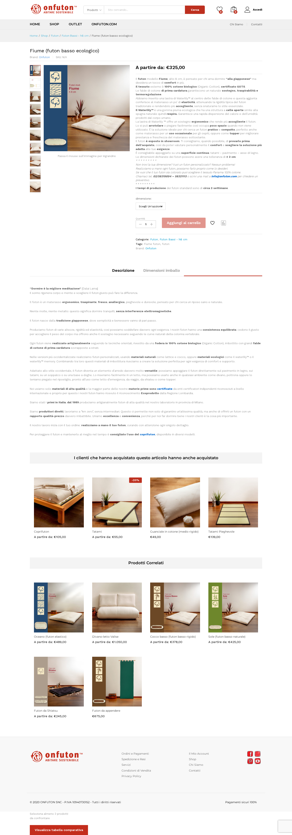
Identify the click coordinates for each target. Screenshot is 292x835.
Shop (54, 24)
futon (165, 244)
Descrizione (123, 270)
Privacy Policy (131, 776)
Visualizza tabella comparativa (59, 830)
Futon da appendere (106, 710)
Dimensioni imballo (161, 270)
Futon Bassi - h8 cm (173, 239)
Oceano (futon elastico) (50, 636)
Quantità (140, 218)
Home (35, 24)
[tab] (123, 272)
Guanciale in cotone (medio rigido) (174, 531)
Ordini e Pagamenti (135, 753)
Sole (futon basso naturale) (227, 636)
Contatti (256, 24)
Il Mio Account (199, 753)
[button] (161, 525)
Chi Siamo (236, 24)
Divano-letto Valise (105, 636)
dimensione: (144, 198)
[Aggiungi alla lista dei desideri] (213, 222)
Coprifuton (41, 531)
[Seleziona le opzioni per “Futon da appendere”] (103, 704)
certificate (164, 388)
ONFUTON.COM (104, 24)
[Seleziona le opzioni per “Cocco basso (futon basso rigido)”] (161, 630)
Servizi (126, 765)
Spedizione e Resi (134, 759)
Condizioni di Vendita (136, 770)
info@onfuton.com (224, 176)
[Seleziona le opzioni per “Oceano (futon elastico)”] (45, 630)
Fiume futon (152, 244)
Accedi (257, 9)
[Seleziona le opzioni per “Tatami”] (103, 525)
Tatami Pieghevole (221, 531)
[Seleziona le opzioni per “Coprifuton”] (45, 525)
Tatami (97, 531)
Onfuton (44, 57)
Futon (154, 239)
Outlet (75, 24)
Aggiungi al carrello (184, 223)
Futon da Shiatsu (46, 710)
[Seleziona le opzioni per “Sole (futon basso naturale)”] (219, 630)
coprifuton (147, 434)
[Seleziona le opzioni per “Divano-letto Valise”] (103, 630)
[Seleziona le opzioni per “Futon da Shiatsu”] (45, 704)
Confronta (223, 222)
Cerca (195, 9)
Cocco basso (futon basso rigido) (173, 636)
